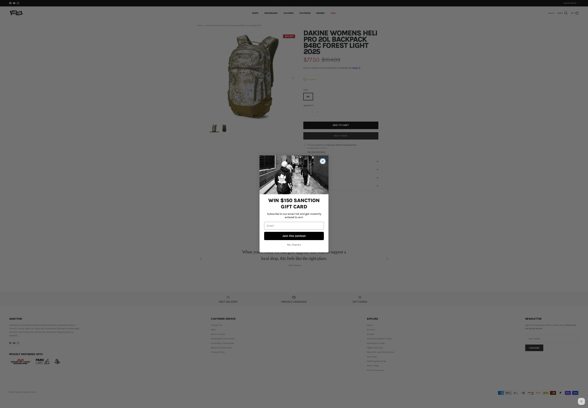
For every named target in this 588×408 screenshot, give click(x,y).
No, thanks (294, 245)
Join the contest (294, 236)
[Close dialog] (322, 161)
